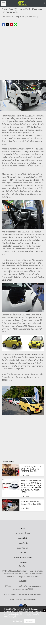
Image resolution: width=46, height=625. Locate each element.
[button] (43, 3)
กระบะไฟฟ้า (23, 553)
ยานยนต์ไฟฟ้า (23, 538)
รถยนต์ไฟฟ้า (23, 543)
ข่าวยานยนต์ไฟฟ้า (23, 533)
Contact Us (23, 562)
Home (23, 528)
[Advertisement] (23, 54)
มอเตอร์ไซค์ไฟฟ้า (23, 548)
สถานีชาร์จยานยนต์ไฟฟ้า (23, 557)
